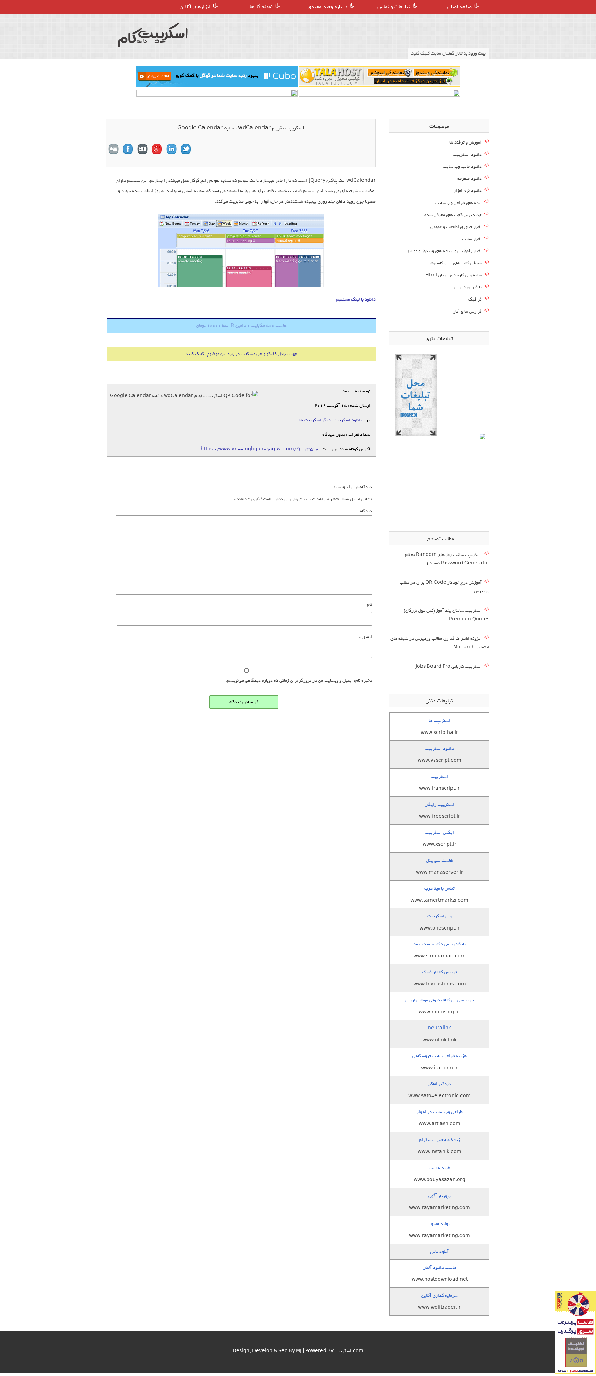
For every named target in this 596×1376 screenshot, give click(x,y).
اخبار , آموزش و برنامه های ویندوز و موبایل (444, 251)
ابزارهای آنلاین (195, 6)
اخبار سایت (472, 239)
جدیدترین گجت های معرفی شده (453, 214)
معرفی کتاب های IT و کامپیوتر (455, 263)
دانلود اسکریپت (348, 420)
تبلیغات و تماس (393, 6)
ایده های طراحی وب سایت (458, 202)
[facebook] (127, 149)
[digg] (113, 149)
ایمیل (365, 636)
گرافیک (475, 299)
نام (368, 604)
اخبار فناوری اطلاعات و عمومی (456, 226)
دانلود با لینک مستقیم (356, 299)
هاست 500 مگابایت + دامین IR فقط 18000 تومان (241, 325)
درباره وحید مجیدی (327, 6)
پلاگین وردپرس (468, 287)
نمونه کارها (261, 6)
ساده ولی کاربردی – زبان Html (453, 275)
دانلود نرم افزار (468, 190)
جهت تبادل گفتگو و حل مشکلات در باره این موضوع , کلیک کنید (241, 353)
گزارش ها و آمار (467, 311)
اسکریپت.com (349, 1351)
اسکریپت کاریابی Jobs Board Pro (449, 666)
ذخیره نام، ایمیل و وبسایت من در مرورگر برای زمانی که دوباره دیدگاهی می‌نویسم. (299, 680)
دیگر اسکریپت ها (315, 420)
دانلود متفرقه (469, 178)
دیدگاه (366, 511)
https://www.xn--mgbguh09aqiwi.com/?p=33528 (259, 449)
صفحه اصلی (459, 6)
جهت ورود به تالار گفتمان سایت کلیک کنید (448, 53)
